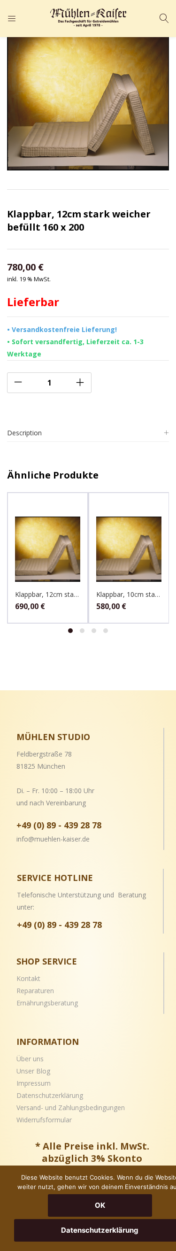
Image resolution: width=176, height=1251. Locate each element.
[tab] (88, 433)
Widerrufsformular (44, 1119)
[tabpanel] (47, 558)
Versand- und (37, 1107)
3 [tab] (94, 630)
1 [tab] (70, 630)
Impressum (33, 1083)
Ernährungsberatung (47, 1002)
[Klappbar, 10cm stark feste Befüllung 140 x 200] (128, 548)
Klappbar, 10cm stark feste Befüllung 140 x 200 (128, 594)
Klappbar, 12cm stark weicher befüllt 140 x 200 (47, 594)
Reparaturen (35, 990)
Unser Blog (33, 1070)
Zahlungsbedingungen (91, 1107)
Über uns (30, 1058)
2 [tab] (82, 630)
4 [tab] (105, 630)
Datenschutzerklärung (49, 1095)
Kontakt (28, 978)
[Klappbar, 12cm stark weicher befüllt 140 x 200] (47, 548)
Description (24, 432)
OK (100, 1205)
